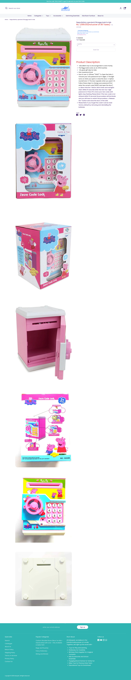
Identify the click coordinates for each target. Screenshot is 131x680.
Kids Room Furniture (88, 16)
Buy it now (96, 54)
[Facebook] (98, 640)
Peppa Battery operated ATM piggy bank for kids (22, 19)
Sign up (82, 627)
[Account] (120, 8)
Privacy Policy (9, 658)
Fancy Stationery (41, 651)
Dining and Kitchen (42, 654)
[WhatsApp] (106, 640)
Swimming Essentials (72, 16)
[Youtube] (101, 640)
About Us (100, 16)
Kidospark (16, 676)
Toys (47, 16)
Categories (38, 16)
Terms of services (11, 655)
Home (29, 16)
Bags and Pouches (42, 648)
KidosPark (80, 37)
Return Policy (9, 649)
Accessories (57, 16)
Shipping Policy (10, 652)
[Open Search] (6, 8)
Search (7, 640)
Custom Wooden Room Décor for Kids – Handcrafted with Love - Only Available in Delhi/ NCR (49, 643)
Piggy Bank (82, 40)
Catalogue (8, 643)
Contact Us (9, 661)
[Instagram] (104, 640)
